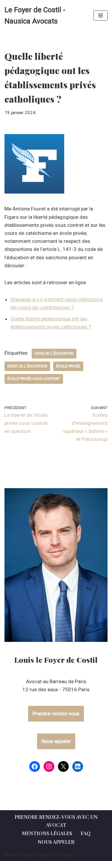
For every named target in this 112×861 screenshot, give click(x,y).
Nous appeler (56, 741)
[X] (63, 766)
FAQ (85, 833)
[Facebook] (34, 766)
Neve (10, 854)
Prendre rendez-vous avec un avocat (56, 820)
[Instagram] (49, 766)
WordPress (60, 854)
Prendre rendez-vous (56, 714)
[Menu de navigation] (100, 15)
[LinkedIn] (77, 766)
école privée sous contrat (33, 378)
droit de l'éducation (27, 366)
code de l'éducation (54, 353)
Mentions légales (47, 833)
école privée (68, 366)
